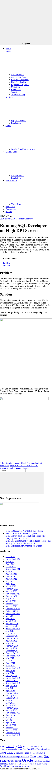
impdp (19, 756)
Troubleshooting (18, 94)
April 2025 (10, 564)
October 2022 (12, 576)
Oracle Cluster (37, 761)
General (17, 463)
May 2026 (10, 556)
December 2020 (13, 608)
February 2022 (12, 589)
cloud (45, 746)
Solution (6, 265)
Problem (6, 263)
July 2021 (10, 599)
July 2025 (10, 561)
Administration (17, 74)
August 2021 (11, 596)
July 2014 (10, 673)
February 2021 (12, 603)
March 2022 (11, 586)
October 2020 (12, 611)
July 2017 (10, 658)
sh (35, 764)
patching (46, 761)
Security (14, 92)
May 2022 (10, 581)
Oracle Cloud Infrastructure (23, 149)
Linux (33, 756)
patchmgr (4, 764)
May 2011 (10, 720)
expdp (26, 752)
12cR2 (10, 746)
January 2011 (11, 730)
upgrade (18, 766)
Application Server (19, 77)
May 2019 (10, 633)
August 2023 (11, 574)
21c (27, 746)
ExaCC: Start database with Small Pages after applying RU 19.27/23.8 (25, 537)
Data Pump (46, 749)
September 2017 (13, 656)
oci (12, 760)
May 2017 (10, 661)
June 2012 (10, 700)
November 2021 (13, 594)
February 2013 (12, 693)
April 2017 (10, 663)
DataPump (37, 749)
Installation (16, 123)
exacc (11, 752)
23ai (31, 746)
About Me (10, 206)
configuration (4, 749)
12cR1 (3, 746)
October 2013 (12, 680)
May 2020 (10, 616)
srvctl (39, 764)
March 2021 (11, 601)
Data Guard (27, 749)
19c (20, 746)
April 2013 (10, 690)
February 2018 (12, 646)
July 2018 (10, 643)
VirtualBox (16, 204)
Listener (40, 757)
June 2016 (10, 665)
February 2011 (12, 727)
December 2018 (13, 636)
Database (18, 749)
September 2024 (13, 569)
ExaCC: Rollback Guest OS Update (21, 533)
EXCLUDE (19, 753)
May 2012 (10, 703)
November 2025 (13, 559)
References (16, 89)
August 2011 (11, 715)
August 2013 (11, 685)
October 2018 (12, 638)
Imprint (9, 211)
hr (15, 756)
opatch (18, 760)
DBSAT (3, 753)
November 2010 (13, 735)
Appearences (11, 209)
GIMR (37, 753)
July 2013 (10, 688)
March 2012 (11, 705)
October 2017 (12, 653)
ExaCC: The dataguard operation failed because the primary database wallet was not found (28, 542)
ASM (40, 746)
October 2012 (12, 698)
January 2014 (11, 675)
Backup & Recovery (20, 79)
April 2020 (10, 618)
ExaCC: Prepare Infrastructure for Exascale (24, 546)
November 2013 (13, 678)
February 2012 (12, 708)
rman (14, 764)
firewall (32, 753)
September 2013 (13, 683)
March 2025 (11, 566)
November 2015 (13, 668)
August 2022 (11, 579)
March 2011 (11, 725)
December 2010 (13, 732)
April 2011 (10, 723)
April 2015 (10, 670)
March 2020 (11, 621)
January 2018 (11, 648)
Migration (15, 87)
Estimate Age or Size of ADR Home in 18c (19, 465)
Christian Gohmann (24, 219)
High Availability (18, 82)
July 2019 (10, 631)
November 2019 (13, 628)
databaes (12, 749)
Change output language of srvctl (14, 468)
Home (8, 48)
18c (16, 746)
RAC (10, 764)
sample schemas (22, 764)
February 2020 (12, 623)
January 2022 (11, 591)
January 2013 (11, 695)
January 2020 (11, 626)
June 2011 (10, 718)
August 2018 (11, 641)
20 (24, 746)
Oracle (24, 463)
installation (25, 756)
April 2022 (10, 584)
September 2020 (13, 613)
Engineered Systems (20, 84)
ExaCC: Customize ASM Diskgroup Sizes (24, 531)
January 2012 (11, 710)
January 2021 (11, 606)
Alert (35, 746)
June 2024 (10, 571)
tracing (44, 764)
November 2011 (13, 713)
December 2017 (13, 651)
